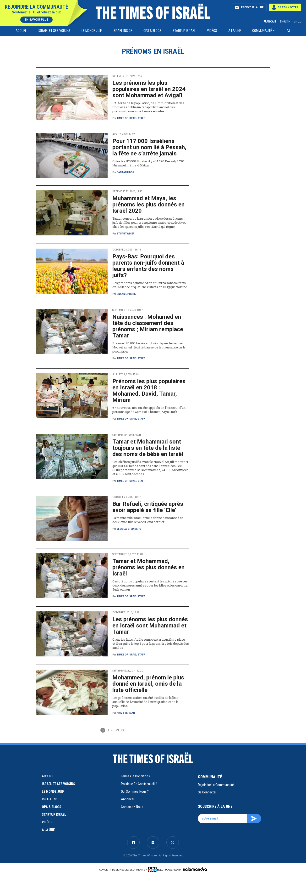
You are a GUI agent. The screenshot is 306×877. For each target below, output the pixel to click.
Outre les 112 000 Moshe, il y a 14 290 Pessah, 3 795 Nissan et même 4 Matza (148, 163)
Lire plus (116, 730)
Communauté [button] (262, 31)
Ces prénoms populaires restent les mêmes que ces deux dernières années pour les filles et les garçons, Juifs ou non (150, 585)
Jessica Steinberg (129, 529)
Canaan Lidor (125, 172)
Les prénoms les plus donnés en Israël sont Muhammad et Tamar (150, 625)
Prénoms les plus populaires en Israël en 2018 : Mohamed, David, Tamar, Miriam (149, 390)
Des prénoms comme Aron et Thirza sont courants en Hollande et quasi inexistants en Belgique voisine (149, 285)
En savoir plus (36, 19)
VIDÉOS (47, 822)
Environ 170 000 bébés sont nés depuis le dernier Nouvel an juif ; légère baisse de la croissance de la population (148, 347)
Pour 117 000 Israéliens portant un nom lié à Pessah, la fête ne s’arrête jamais (149, 147)
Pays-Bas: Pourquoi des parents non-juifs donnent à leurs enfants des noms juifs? (148, 266)
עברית (297, 21)
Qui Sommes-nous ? (135, 791)
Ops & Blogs (152, 31)
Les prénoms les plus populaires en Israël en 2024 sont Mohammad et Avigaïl (149, 89)
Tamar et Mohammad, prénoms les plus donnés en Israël (148, 567)
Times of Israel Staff (131, 118)
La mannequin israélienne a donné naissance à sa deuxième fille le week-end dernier (147, 520)
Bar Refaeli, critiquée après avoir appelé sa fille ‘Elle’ (147, 507)
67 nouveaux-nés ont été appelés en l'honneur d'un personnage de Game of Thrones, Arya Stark (148, 409)
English (285, 21)
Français (269, 21)
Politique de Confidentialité (139, 784)
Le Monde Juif (92, 31)
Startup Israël (184, 31)
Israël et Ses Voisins (54, 31)
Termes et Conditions (135, 776)
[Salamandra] (195, 869)
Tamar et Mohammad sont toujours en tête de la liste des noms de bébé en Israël (147, 447)
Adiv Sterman (126, 713)
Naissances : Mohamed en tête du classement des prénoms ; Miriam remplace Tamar (147, 326)
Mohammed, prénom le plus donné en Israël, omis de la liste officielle (148, 683)
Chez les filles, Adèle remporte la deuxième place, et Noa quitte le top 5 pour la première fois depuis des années (150, 643)
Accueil (21, 31)
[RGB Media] (156, 869)
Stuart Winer (126, 233)
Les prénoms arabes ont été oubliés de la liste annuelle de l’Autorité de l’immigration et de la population (145, 701)
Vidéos (212, 31)
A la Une (234, 31)
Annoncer (127, 799)
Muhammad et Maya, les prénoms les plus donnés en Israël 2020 (148, 204)
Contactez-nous (132, 807)
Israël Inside (122, 31)
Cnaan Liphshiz (127, 294)
